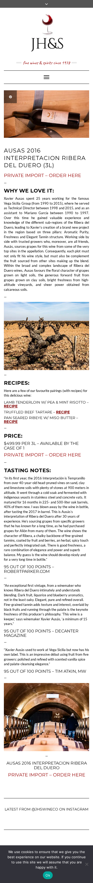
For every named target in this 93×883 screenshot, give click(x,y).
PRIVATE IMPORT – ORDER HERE (42, 175)
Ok (47, 875)
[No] (86, 864)
